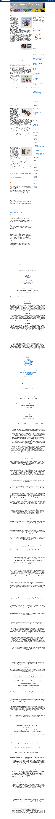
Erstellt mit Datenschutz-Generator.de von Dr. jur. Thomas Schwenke (27, 817)
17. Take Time (35, 79)
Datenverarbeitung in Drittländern (29, 364)
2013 (35, 180)
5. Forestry (35, 64)
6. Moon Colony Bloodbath (37, 65)
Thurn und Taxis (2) (36, 104)
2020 (35, 142)
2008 (35, 187)
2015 (35, 177)
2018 (35, 173)
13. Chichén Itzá (36, 74)
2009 (35, 186)
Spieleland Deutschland (37, 102)
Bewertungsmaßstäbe (36, 30)
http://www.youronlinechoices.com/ (33, 545)
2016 (35, 176)
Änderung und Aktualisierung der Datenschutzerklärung (28, 372)
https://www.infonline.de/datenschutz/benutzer (31, 593)
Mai (35, 164)
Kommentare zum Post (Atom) (18, 264)
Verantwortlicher (28, 360)
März (36, 167)
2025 (35, 135)
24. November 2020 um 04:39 (16, 212)
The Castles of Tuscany (39, 155)
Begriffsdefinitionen (29, 374)
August (36, 160)
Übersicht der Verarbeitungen (28, 361)
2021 (35, 141)
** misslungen (35, 123)
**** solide (35, 125)
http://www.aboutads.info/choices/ (16, 545)
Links (34, 45)
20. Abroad (35, 84)
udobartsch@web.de (30, 282)
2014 (35, 179)
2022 (35, 139)
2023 (35, 138)
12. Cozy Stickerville (36, 73)
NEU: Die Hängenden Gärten (37, 58)
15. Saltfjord (35, 77)
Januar (36, 170)
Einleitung (28, 359)
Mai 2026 (34, 117)
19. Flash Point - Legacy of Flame (38, 83)
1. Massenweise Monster (37, 59)
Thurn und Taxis (35, 105)
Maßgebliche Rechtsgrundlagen (28, 362)
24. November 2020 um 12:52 (16, 222)
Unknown (12, 182)
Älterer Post (30, 262)
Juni (35, 163)
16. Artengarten (35, 78)
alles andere (35, 51)
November (36, 145)
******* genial (35, 129)
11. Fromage (35, 72)
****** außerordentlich (16, 177)
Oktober (36, 157)
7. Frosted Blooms (36, 67)
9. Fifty (34, 69)
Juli (35, 161)
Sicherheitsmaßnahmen (28, 363)
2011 (35, 183)
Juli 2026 (34, 114)
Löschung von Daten (28, 371)
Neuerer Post (12, 262)
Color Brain (37, 150)
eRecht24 (29, 334)
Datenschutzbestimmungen (14, 239)
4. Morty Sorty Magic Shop (37, 63)
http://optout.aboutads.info (25, 546)
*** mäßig (34, 124)
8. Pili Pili (34, 68)
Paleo (11, 15)
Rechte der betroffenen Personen (28, 373)
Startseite (21, 262)
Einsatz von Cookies (28, 365)
